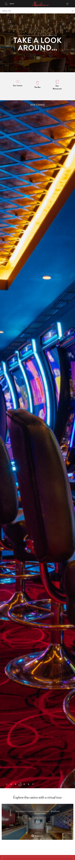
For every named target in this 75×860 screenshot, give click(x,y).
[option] (37, 444)
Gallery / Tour (6, 11)
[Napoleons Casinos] (40, 4)
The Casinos (35, 35)
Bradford (44, 35)
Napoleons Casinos (24, 35)
